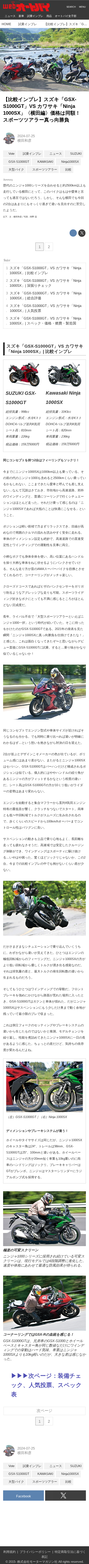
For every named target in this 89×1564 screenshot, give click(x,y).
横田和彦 (24, 141)
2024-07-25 (26, 136)
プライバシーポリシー (35, 1551)
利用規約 (9, 1551)
